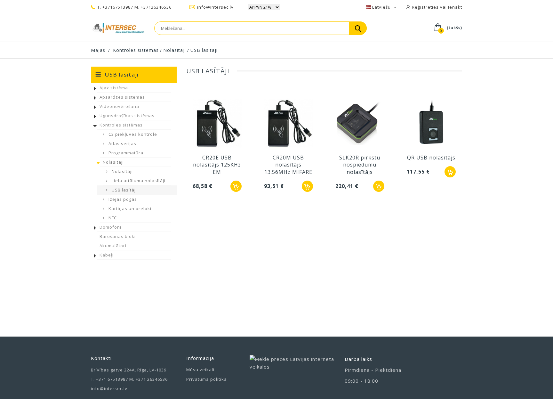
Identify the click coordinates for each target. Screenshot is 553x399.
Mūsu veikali (200, 369)
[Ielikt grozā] (236, 186)
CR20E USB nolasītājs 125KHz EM (217, 164)
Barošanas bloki (118, 236)
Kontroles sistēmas (121, 125)
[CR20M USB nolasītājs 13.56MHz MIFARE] (288, 124)
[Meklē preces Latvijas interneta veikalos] (292, 369)
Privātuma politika (206, 379)
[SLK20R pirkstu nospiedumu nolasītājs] (359, 124)
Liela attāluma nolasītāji (137, 180)
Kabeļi (107, 255)
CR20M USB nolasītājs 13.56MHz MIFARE (288, 164)
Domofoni (110, 227)
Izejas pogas (122, 199)
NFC (112, 218)
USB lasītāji (123, 190)
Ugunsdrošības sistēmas (127, 115)
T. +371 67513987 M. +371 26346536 (129, 379)
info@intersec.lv (215, 7)
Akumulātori (113, 245)
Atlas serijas (121, 143)
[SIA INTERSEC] (118, 28)
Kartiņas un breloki (129, 208)
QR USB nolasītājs (431, 157)
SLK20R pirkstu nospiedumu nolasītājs (359, 164)
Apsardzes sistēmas (122, 97)
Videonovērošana (119, 106)
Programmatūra (125, 153)
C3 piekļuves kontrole (132, 134)
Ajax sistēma (114, 88)
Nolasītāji (113, 162)
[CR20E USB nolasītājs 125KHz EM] (217, 124)
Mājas (98, 50)
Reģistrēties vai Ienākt (436, 7)
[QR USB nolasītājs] (431, 124)
